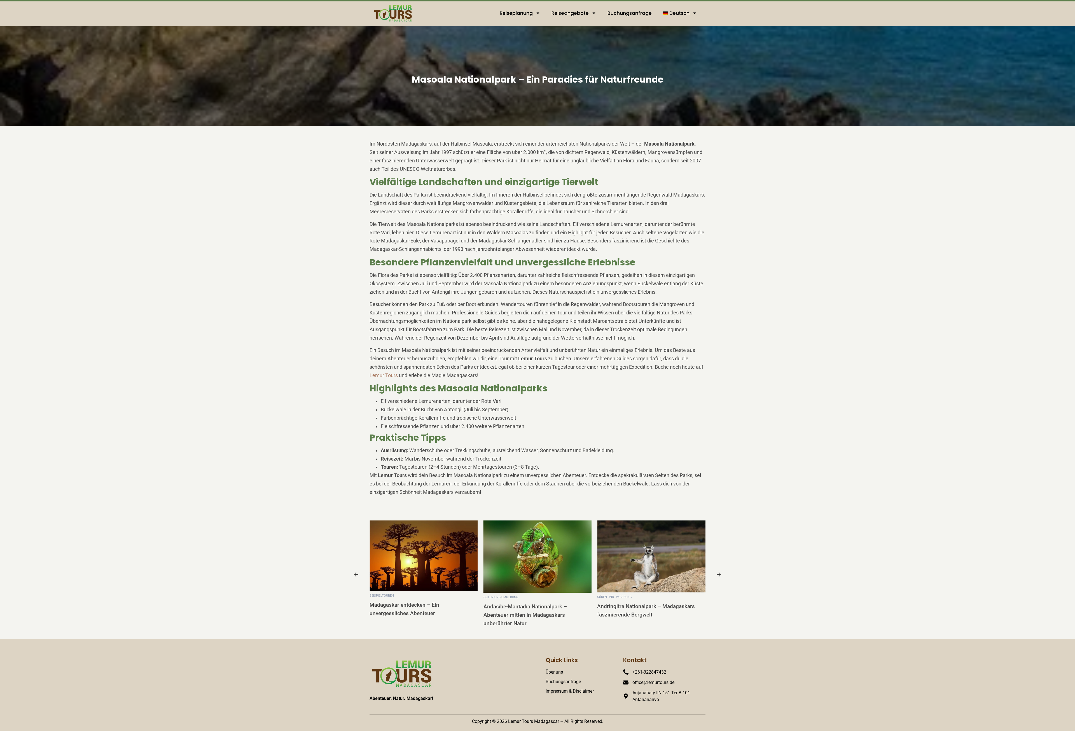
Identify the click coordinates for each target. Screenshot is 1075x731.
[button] (356, 575)
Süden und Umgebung (614, 597)
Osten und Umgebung (500, 597)
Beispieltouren (382, 595)
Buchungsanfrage (629, 13)
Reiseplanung (516, 13)
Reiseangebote (570, 13)
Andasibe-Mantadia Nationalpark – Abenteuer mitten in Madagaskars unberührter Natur (525, 615)
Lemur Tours (384, 375)
